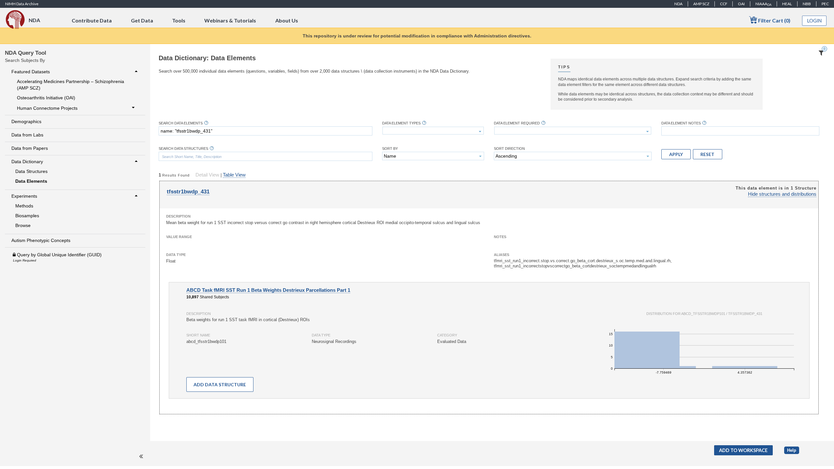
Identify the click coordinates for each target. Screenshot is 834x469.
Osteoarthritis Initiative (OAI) (46, 97)
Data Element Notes (681, 123)
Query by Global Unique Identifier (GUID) (59, 254)
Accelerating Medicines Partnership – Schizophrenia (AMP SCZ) (70, 85)
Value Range (179, 237)
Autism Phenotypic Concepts (40, 240)
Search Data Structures (183, 148)
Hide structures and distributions (782, 194)
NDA (678, 3)
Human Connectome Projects (47, 108)
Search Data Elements (181, 123)
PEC (825, 3)
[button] (676, 154)
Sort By (390, 148)
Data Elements (31, 181)
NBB (807, 3)
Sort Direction (509, 148)
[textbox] (265, 130)
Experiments (24, 196)
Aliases (501, 255)
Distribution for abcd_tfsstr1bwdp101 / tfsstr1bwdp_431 (704, 314)
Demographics (26, 121)
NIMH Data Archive (21, 3)
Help (791, 450)
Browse (23, 225)
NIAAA (763, 4)
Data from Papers (29, 148)
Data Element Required (517, 123)
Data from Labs (27, 134)
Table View (234, 175)
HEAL (787, 3)
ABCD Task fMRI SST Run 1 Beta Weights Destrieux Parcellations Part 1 (268, 290)
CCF (723, 3)
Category (447, 335)
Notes (500, 237)
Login (814, 20)
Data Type (176, 255)
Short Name (198, 335)
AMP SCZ (701, 3)
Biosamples (27, 215)
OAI (741, 3)
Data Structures (31, 171)
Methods (24, 205)
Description (178, 216)
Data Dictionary (27, 161)
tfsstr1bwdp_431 (188, 192)
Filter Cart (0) (773, 20)
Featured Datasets (30, 71)
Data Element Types (401, 123)
